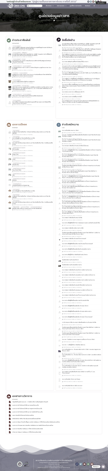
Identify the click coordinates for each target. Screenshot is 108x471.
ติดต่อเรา (87, 6)
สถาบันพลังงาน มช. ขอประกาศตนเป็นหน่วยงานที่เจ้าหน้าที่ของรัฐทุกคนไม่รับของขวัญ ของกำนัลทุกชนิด (31, 61)
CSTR (13, 159)
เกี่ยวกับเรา (49, 6)
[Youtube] (93, 2)
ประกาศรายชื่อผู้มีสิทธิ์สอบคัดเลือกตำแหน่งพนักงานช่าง (76, 249)
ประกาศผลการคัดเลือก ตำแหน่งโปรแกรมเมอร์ (74, 238)
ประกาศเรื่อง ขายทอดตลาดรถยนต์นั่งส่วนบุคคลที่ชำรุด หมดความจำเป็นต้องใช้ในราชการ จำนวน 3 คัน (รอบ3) (31, 102)
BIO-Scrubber (15, 149)
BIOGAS (14, 180)
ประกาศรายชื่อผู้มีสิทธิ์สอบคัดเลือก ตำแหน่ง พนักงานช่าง (76, 311)
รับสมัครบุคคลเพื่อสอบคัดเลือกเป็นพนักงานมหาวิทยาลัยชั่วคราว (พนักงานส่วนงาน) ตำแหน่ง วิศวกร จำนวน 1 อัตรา (81, 328)
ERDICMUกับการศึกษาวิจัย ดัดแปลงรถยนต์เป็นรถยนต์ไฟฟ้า (26, 418)
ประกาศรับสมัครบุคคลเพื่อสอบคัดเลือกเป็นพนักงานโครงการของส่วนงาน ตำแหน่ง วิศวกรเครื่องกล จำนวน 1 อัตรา (80, 202)
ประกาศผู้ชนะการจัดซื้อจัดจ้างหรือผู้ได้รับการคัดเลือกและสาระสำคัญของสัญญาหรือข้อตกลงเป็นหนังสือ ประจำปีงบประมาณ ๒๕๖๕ (81, 79)
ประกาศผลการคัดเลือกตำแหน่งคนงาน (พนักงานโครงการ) (77, 290)
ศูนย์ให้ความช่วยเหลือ (76, 6)
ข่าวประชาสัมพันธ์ (16, 46)
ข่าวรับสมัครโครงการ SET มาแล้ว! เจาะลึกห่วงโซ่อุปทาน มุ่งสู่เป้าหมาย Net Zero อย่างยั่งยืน (31, 68)
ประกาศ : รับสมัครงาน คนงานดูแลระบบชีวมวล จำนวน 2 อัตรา (78, 339)
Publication (16, 207)
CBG (13, 175)
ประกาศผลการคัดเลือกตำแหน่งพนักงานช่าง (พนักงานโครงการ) (78, 275)
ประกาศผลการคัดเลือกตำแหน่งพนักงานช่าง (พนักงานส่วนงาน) (78, 280)
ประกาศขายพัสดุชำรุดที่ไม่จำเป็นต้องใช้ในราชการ (75, 61)
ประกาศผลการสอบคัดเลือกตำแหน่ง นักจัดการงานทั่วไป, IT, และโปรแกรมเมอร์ (78, 372)
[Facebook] (88, 2)
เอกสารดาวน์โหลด (25, 207)
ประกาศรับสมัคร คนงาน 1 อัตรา (70, 130)
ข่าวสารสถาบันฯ (25, 85)
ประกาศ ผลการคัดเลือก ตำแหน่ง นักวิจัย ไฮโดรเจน (75, 145)
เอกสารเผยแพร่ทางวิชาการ (36, 207)
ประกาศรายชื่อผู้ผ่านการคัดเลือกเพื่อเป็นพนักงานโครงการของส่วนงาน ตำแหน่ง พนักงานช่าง (80, 212)
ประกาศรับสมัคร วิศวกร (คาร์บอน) (71, 379)
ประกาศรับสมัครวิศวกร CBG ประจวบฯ (72, 385)
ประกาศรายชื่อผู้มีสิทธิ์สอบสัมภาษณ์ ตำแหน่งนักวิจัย (75, 300)
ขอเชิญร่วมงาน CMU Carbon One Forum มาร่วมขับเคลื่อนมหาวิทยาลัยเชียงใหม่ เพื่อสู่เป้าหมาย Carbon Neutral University (31, 75)
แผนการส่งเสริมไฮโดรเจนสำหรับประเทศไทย (23, 415)
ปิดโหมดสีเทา (101, 3)
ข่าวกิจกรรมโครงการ (17, 66)
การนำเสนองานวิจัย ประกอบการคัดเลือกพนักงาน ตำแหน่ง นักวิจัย (79, 322)
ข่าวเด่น (23, 59)
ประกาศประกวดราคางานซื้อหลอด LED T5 (73, 92)
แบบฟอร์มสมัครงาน (17, 183)
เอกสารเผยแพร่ (16, 130)
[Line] (96, 2)
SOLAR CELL (15, 164)
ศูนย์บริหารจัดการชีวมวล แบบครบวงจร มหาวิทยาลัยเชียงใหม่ (27, 208)
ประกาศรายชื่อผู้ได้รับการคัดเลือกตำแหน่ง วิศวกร (75, 254)
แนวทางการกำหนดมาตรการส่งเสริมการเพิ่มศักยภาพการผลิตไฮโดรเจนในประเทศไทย (32, 425)
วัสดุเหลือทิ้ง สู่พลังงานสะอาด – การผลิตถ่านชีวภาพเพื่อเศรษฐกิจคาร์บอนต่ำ (30, 402)
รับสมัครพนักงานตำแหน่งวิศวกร (70, 259)
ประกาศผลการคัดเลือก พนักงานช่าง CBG (73, 228)
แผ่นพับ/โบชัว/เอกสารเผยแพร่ (19, 147)
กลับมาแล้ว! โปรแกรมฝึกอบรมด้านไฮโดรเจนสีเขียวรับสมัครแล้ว (27, 95)
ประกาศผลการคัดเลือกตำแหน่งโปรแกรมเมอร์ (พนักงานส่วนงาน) (79, 295)
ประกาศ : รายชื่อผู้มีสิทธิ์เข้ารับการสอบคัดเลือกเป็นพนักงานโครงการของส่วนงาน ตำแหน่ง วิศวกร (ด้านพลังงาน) (80, 192)
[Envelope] (91, 464)
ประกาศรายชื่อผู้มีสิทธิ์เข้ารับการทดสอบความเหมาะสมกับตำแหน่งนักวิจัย (81, 222)
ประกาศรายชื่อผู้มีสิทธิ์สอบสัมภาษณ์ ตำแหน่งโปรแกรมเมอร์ (77, 243)
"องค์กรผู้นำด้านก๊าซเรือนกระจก (18, 1)
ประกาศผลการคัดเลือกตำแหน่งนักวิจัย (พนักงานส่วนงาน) (77, 285)
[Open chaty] (103, 466)
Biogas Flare (15, 154)
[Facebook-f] (77, 464)
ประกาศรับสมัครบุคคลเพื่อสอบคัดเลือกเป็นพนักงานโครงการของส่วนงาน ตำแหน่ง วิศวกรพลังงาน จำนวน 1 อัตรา (80, 207)
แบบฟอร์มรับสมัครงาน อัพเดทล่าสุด (20, 185)
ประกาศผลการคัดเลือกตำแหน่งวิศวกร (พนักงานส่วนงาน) (77, 270)
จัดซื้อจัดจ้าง (24, 52)
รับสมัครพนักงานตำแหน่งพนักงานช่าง (72, 264)
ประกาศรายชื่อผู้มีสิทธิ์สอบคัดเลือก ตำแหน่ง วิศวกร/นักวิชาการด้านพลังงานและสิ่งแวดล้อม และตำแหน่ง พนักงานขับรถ (81, 361)
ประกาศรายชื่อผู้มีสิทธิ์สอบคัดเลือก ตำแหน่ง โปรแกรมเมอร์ (77, 317)
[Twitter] (91, 2)
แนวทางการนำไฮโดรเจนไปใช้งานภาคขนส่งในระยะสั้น (25, 405)
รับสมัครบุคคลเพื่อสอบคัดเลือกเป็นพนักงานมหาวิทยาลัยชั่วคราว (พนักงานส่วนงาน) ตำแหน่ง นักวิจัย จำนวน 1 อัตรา (81, 233)
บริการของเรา (61, 6)
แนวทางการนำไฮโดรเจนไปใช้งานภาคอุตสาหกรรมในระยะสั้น (27, 408)
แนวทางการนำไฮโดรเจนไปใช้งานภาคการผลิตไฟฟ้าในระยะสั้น (27, 412)
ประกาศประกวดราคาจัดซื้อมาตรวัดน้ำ (72, 96)
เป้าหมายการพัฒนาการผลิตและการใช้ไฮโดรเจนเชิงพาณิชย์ (26, 432)
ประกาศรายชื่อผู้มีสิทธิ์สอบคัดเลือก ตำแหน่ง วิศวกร (75, 305)
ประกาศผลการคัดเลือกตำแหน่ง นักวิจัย (72, 217)
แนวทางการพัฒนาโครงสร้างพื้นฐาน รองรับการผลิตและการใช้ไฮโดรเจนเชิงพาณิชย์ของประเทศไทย (36, 422)
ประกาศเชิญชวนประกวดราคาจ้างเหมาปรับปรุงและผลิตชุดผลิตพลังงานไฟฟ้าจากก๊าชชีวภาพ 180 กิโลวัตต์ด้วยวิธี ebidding (80, 101)
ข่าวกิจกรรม (15, 73)
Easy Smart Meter (16, 170)
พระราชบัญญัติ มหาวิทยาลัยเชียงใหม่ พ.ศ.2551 (23, 138)
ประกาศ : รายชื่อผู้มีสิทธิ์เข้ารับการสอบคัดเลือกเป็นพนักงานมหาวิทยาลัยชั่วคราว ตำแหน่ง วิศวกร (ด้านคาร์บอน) (80, 176)
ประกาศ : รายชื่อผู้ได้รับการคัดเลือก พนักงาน (73, 344)
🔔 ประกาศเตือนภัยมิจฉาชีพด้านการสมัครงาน (23, 81)
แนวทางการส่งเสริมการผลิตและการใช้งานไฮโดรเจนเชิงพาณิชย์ (27, 428)
